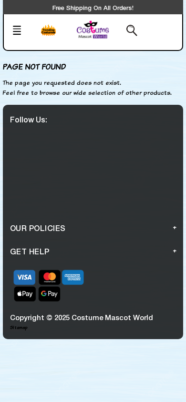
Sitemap (18, 327)
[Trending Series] (55, 36)
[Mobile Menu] (22, 31)
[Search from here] (128, 31)
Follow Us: (28, 119)
